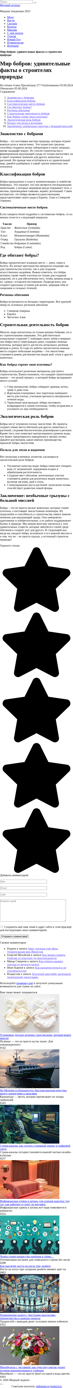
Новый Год (14, 39)
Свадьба (12, 23)
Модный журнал (10, 5)
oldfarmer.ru (43, 1386)
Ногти (11, 20)
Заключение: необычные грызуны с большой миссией (39, 126)
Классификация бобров (21, 100)
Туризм (11, 36)
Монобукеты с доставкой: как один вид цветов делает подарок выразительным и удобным (32, 1369)
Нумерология (15, 42)
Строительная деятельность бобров (28, 113)
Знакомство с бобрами (20, 97)
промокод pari (24, 983)
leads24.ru (56, 1386)
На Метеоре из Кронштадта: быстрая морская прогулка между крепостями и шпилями (33, 1092)
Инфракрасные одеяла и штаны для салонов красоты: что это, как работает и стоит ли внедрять (34, 1203)
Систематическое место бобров (26, 103)
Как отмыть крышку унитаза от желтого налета (35, 963)
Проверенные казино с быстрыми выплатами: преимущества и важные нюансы (28, 1317)
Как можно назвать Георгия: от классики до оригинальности (36, 956)
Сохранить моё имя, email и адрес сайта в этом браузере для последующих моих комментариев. (36, 928)
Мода (10, 17)
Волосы (11, 26)
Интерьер (13, 45)
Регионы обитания (18, 110)
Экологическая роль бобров (24, 119)
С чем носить (15, 33)
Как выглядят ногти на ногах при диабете (25, 1266)
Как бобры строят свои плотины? (27, 116)
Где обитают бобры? (19, 107)
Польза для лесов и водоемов (24, 123)
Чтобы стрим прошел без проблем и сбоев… (27, 1256)
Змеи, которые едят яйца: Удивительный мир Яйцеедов (32, 950)
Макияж (12, 29)
